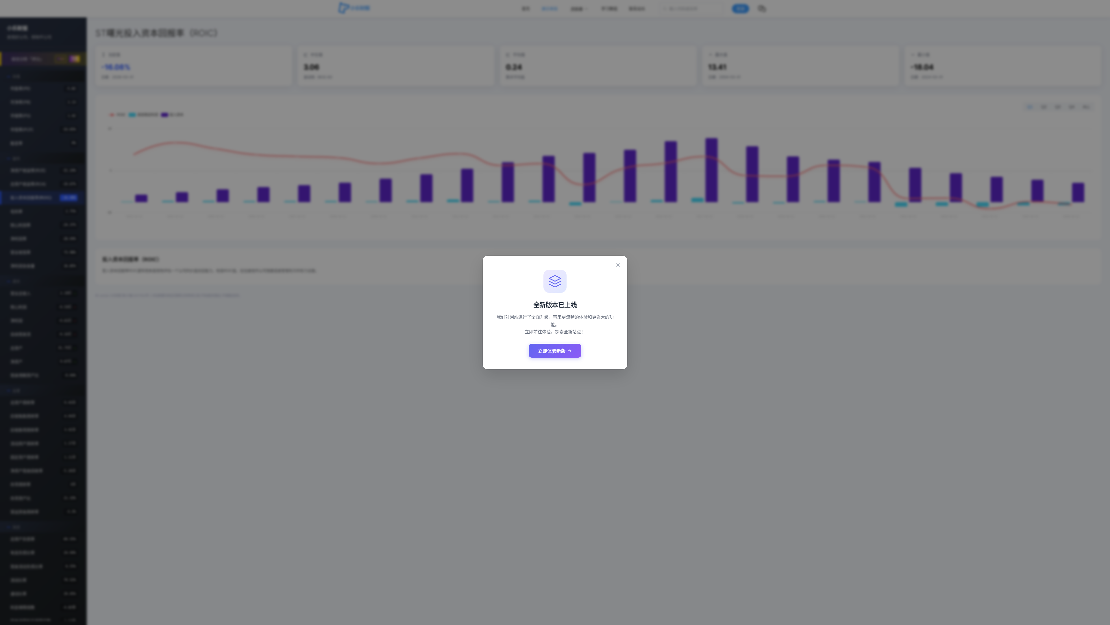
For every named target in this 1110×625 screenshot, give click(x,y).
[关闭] (618, 265)
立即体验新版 (552, 351)
